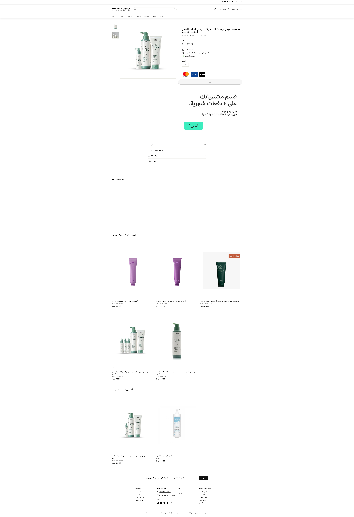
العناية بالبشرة (203, 492)
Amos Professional (189, 35)
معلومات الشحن (154, 156)
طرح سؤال (152, 161)
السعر (184, 40)
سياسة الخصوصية (140, 497)
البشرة (121, 16)
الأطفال (139, 16)
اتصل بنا (138, 495)
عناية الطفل (202, 500)
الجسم (130, 16)
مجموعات (146, 16)
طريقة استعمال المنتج (155, 150)
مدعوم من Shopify (200, 513)
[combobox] (155, 9)
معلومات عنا (139, 492)
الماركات (162, 16)
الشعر (113, 16)
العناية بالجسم (203, 497)
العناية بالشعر (202, 495)
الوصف (150, 145)
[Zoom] (148, 50)
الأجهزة (154, 16)
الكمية (184, 61)
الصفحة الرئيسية (119, 390)
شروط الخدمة (139, 500)
